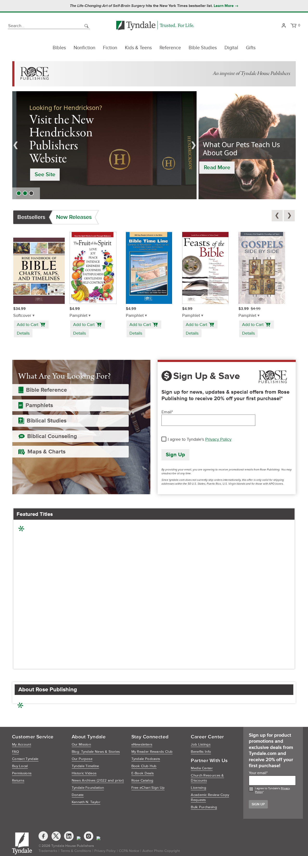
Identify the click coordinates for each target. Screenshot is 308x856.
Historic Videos (84, 773)
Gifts (251, 48)
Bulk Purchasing (204, 807)
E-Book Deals (142, 773)
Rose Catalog (142, 780)
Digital (231, 48)
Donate (78, 795)
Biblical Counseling (52, 436)
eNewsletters (142, 744)
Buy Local (20, 766)
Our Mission (81, 744)
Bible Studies (203, 48)
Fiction (110, 48)
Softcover (22, 315)
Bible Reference (46, 389)
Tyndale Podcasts (145, 759)
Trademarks (47, 851)
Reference (170, 48)
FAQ (15, 751)
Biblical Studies (46, 420)
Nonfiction (84, 48)
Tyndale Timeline (85, 766)
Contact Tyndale (25, 759)
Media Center (202, 768)
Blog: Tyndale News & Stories (96, 751)
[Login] (284, 25)
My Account (21, 744)
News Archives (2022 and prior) (98, 780)
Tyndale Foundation (88, 787)
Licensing (198, 787)
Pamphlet (78, 315)
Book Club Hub (144, 766)
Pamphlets (39, 405)
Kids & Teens (138, 48)
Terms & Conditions (76, 851)
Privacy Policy (218, 439)
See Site (40, 174)
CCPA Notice (129, 851)
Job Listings (201, 744)
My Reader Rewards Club (152, 751)
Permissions (22, 773)
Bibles (59, 48)
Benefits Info (201, 751)
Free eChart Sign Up (148, 787)
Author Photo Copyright (161, 851)
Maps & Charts (46, 451)
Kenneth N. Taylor (86, 802)
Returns (18, 780)
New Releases (74, 217)
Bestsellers (31, 217)
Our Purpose (82, 759)
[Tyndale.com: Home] (155, 26)
